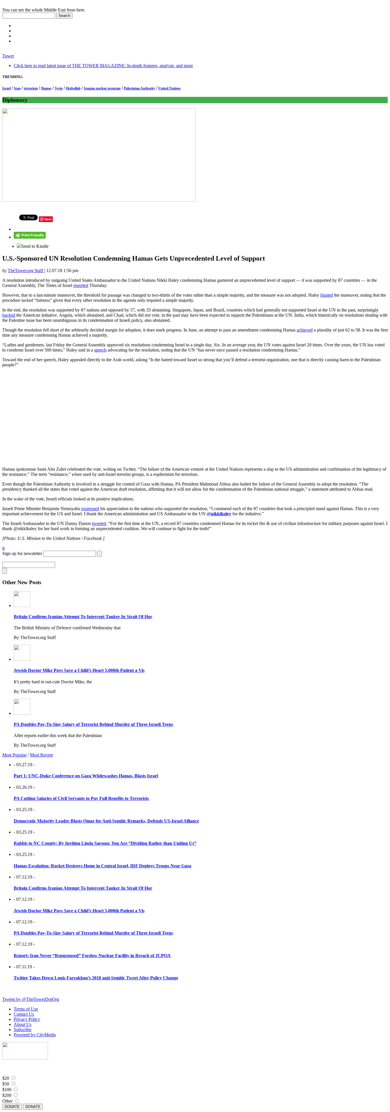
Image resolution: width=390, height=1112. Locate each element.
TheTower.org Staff (26, 270)
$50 (5, 1083)
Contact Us (24, 1014)
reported (80, 285)
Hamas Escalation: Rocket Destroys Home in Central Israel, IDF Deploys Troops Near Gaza (102, 865)
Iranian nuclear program (102, 88)
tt (3, 548)
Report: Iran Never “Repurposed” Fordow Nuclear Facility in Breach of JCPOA (92, 955)
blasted (326, 295)
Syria (59, 88)
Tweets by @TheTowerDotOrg (30, 999)
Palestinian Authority (139, 88)
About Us (22, 1024)
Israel (6, 88)
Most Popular (14, 754)
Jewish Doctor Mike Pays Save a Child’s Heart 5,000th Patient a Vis (79, 670)
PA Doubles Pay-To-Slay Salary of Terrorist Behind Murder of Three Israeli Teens (93, 724)
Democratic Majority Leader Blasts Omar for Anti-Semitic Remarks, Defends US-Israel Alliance (106, 820)
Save (48, 219)
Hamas (46, 88)
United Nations (169, 88)
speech (100, 350)
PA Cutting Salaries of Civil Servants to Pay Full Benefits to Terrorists (81, 798)
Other (7, 1101)
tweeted (99, 523)
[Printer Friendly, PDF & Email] (30, 237)
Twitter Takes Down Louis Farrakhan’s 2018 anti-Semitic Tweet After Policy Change (96, 977)
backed (8, 315)
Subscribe (22, 1029)
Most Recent (41, 754)
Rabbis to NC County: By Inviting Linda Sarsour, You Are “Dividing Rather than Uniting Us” (105, 843)
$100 (6, 1089)
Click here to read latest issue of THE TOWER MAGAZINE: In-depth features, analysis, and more (103, 65)
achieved (305, 330)
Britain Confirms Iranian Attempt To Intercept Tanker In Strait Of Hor (83, 616)
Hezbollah (73, 88)
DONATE (12, 1107)
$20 (5, 1078)
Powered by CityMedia (35, 1034)
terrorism (31, 88)
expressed (90, 508)
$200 (6, 1095)
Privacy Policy (27, 1019)
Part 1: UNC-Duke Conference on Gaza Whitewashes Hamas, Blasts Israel (86, 775)
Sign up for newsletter (22, 553)
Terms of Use (26, 1009)
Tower (8, 55)
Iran (17, 88)
